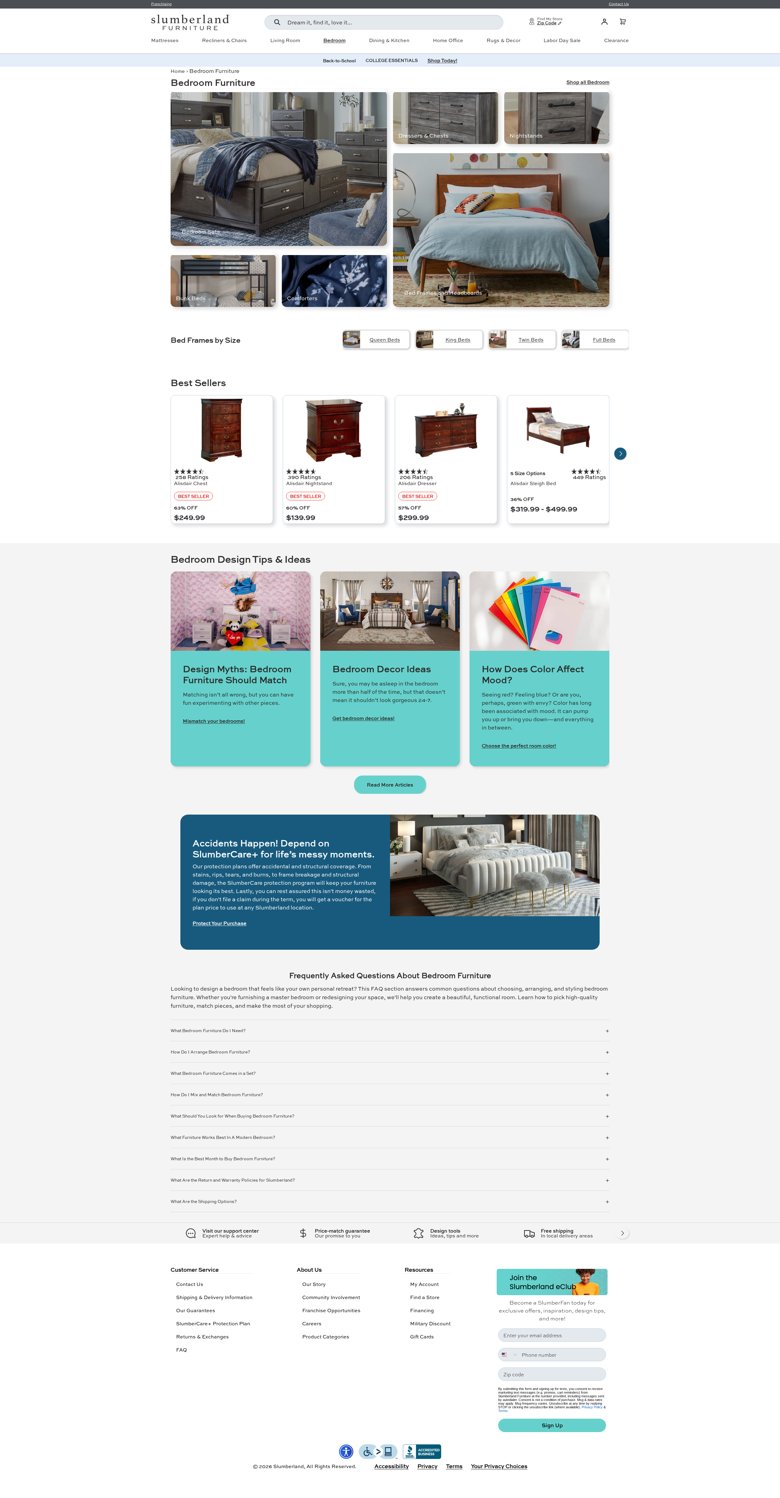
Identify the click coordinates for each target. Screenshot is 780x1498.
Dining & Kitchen (389, 40)
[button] (623, 22)
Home (178, 70)
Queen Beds (385, 339)
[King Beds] (424, 339)
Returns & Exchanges (202, 1336)
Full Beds (604, 339)
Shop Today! (442, 60)
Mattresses (165, 40)
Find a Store (425, 1297)
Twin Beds (531, 339)
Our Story (314, 1283)
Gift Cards (422, 1336)
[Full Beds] (571, 339)
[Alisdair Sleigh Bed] (558, 430)
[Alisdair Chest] (222, 430)
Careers (311, 1323)
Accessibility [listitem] (391, 1466)
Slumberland (288, 1466)
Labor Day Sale (562, 40)
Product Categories (325, 1336)
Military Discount (430, 1323)
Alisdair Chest (190, 483)
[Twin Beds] (497, 339)
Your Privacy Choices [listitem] (499, 1466)
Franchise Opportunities (331, 1310)
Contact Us (189, 1283)
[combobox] (383, 22)
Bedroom (334, 40)
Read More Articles (390, 784)
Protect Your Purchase (219, 923)
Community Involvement (331, 1297)
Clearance (616, 40)
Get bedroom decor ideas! (363, 718)
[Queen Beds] (351, 339)
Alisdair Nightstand (309, 483)
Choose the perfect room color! (519, 745)
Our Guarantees (195, 1310)
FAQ (181, 1349)
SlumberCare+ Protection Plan (213, 1323)
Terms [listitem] (454, 1466)
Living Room (285, 40)
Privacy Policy (592, 1407)
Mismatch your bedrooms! (214, 720)
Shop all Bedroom (587, 82)
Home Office (448, 40)
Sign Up (552, 1425)
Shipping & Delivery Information (214, 1297)
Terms (503, 1411)
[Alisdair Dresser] (446, 430)
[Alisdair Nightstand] (334, 430)
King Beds (457, 339)
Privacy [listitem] (427, 1466)
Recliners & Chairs (224, 40)
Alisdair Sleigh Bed (533, 483)
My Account (424, 1283)
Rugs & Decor (503, 40)
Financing (422, 1310)
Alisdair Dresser (417, 483)
